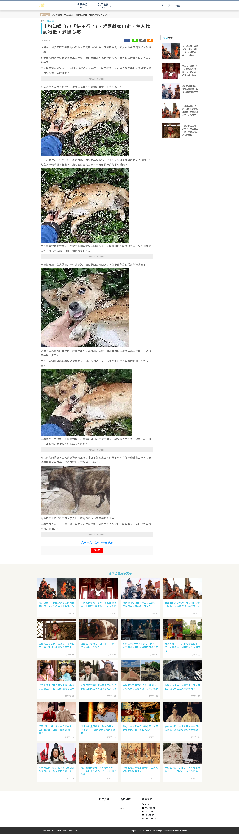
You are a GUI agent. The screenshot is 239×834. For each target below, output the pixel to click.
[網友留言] (150, 40)
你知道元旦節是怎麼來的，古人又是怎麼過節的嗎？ (140, 769)
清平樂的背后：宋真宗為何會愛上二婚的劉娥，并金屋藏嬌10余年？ (56, 730)
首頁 (42, 21)
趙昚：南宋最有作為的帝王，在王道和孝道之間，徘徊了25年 (140, 728)
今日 (122, 804)
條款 (65, 830)
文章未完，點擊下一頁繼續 (97, 542)
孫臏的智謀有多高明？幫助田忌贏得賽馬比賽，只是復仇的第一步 (56, 769)
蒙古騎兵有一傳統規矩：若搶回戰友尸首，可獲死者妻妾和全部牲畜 (81, 14)
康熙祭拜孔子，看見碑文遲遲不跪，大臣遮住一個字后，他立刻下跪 (182, 647)
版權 (77, 830)
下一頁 (97, 550)
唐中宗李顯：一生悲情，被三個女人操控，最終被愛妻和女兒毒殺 (182, 728)
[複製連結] (142, 40)
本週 (122, 808)
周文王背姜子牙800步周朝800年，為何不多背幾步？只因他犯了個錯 (98, 771)
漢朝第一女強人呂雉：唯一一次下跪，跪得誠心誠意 (98, 645)
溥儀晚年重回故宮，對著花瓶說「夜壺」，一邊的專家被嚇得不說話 (98, 730)
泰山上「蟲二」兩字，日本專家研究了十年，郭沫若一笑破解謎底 (182, 769)
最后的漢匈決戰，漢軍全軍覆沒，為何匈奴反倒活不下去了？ (140, 604)
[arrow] (49, 5)
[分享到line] (135, 40)
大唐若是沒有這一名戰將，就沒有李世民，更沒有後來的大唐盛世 (56, 645)
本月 (122, 811)
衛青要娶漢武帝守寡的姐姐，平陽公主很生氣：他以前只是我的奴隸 (56, 686)
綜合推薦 (50, 21)
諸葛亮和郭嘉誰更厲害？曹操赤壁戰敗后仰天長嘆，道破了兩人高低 (98, 686)
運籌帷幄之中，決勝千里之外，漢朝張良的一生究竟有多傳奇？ (182, 686)
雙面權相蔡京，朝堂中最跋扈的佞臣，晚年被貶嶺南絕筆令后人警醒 (98, 604)
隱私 (71, 830)
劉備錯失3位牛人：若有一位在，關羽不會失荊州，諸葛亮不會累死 (140, 645)
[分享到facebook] (127, 40)
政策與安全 (56, 830)
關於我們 (46, 830)
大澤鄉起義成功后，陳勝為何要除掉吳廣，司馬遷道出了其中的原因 (182, 604)
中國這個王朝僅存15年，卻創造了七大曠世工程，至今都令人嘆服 (140, 686)
